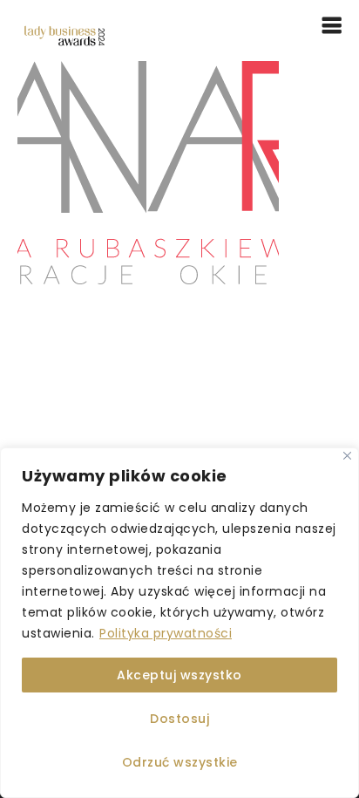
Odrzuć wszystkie (180, 762)
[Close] (347, 456)
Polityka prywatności (165, 633)
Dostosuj (179, 718)
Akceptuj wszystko (179, 675)
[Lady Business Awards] (64, 35)
